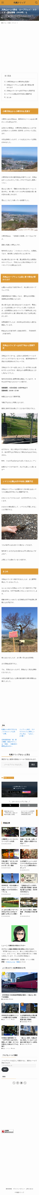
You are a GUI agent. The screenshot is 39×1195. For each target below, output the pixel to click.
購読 (33, 764)
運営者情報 (9, 1188)
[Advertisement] (19, 47)
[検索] (25, 1082)
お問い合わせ (29, 1188)
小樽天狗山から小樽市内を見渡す (18, 82)
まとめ (9, 97)
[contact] (21, 1082)
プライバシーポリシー (19, 1188)
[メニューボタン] (2, 2)
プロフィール (11, 962)
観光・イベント (15, 16)
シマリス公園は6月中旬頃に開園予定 (19, 94)
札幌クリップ (19, 3)
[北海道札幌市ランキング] (7, 1132)
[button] (10, 805)
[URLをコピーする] (28, 805)
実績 (17, 962)
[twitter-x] (14, 1082)
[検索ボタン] (36, 2)
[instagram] (17, 1082)
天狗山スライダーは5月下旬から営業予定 (21, 91)
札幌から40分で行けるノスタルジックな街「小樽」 (9, 732)
